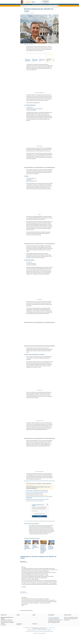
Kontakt (33, 629)
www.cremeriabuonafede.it (31, 263)
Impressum (29, 629)
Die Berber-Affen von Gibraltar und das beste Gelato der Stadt (37, 491)
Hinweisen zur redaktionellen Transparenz (50, 627)
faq (53, 4)
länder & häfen (42, 4)
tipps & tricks (46, 4)
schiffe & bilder (34, 4)
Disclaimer (50, 629)
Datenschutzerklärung (42, 513)
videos (38, 4)
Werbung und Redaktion (30, 44)
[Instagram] (55, 1)
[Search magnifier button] (58, 5)
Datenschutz (45, 629)
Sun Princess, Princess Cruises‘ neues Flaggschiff (34, 500)
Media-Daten (41, 629)
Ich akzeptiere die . (39, 513)
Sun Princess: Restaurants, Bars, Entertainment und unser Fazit (37, 499)
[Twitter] (53, 1)
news (57, 4)
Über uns (36, 629)
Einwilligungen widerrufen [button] (49, 631)
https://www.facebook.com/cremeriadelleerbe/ (34, 108)
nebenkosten (50, 4)
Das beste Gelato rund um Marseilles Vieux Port (34, 493)
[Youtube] (56, 1)
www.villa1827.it (29, 179)
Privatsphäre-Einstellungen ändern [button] (30, 631)
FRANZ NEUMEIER (35, 523)
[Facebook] (57, 1)
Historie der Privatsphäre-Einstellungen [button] (41, 631)
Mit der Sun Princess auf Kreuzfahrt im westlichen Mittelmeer (37, 490)
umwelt (55, 4)
